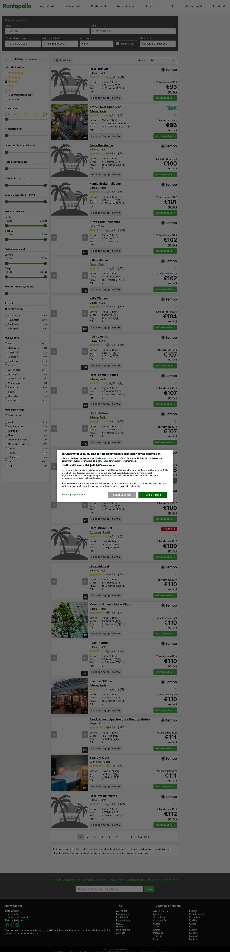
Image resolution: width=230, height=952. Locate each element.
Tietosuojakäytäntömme (73, 494)
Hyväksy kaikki (152, 494)
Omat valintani (122, 494)
